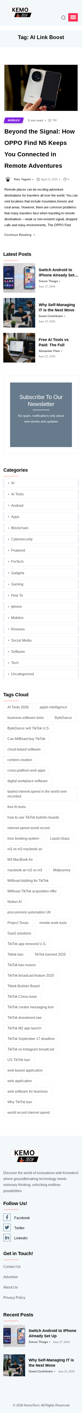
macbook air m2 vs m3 (24, 870)
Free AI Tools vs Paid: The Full (54, 342)
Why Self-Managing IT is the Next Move (57, 307)
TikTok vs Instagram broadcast (30, 1049)
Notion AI (14, 902)
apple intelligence (53, 707)
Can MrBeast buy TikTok (26, 739)
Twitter (19, 1228)
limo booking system (23, 838)
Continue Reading (18, 234)
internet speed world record (28, 828)
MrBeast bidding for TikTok (28, 880)
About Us (10, 1287)
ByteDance (63, 718)
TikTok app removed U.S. (26, 944)
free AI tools (16, 807)
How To (17, 595)
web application (19, 1081)
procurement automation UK (29, 912)
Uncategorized (22, 674)
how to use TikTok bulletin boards (33, 817)
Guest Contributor (51, 316)
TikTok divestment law (24, 1018)
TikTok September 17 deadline (31, 1039)
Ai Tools (17, 494)
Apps (15, 517)
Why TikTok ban (19, 1102)
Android (17, 505)
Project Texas (17, 923)
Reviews (18, 629)
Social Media (21, 640)
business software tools (25, 718)
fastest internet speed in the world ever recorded (37, 794)
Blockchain (19, 528)
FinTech (17, 561)
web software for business (27, 1091)
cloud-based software (24, 749)
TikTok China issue (22, 996)
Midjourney (61, 870)
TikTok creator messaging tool (30, 1007)
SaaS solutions (19, 933)
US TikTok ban (18, 1060)
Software (18, 651)
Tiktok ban (15, 954)
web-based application (25, 1070)
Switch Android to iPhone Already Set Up (56, 273)
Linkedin (21, 1238)
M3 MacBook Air (20, 859)
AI (12, 483)
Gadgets (17, 573)
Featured (18, 550)
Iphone (16, 606)
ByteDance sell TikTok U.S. (28, 728)
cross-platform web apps (26, 770)
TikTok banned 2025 (50, 954)
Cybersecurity (22, 539)
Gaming (17, 584)
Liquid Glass (60, 838)
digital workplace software (27, 781)
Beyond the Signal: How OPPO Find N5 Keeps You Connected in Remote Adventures (39, 148)
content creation (19, 760)
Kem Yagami (22, 179)
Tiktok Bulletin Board (23, 986)
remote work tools (53, 923)
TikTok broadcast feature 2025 (30, 975)
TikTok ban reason (21, 965)
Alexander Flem (49, 351)
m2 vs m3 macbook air (24, 849)
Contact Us (12, 1267)
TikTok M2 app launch (24, 1028)
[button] (73, 17)
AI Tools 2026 (18, 707)
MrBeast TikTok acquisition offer (32, 891)
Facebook (22, 1218)
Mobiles (13, 120)
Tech (15, 663)
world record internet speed (28, 1112)
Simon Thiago (48, 281)
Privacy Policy (14, 1297)
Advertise (10, 1277)
